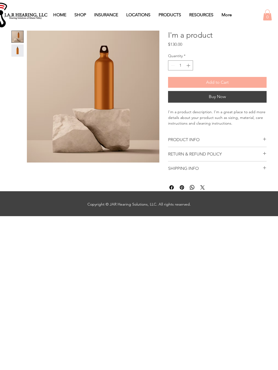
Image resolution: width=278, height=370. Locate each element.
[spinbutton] (180, 65)
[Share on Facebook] (171, 187)
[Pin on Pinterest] (182, 187)
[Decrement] (172, 65)
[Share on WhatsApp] (192, 187)
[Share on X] (202, 187)
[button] (267, 15)
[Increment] (188, 65)
